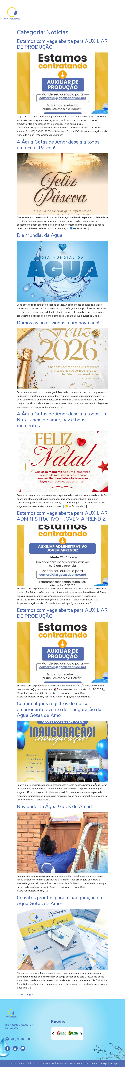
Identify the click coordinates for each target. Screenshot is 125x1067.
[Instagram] (15, 1048)
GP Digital (114, 1063)
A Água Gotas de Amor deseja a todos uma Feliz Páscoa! (58, 145)
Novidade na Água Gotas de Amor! (54, 806)
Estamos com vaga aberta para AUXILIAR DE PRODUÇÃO (62, 44)
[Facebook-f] (7, 1048)
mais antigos (25, 994)
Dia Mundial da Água (39, 235)
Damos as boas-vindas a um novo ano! (58, 323)
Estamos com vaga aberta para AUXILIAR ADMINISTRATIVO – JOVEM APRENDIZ (62, 516)
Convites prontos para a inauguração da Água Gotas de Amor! (59, 900)
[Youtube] (22, 1048)
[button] (117, 12)
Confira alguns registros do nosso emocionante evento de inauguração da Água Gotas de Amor (59, 709)
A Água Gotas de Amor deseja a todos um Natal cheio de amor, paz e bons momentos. (62, 420)
